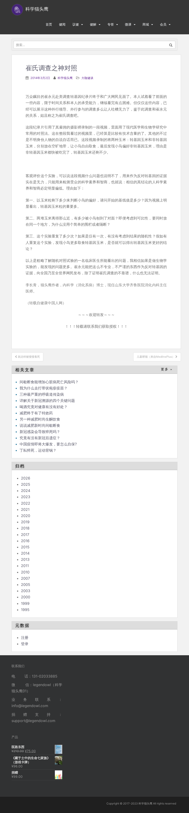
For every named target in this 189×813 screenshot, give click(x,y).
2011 (25, 565)
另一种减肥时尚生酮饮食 (40, 419)
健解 (93, 24)
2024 (25, 490)
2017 (25, 534)
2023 (25, 496)
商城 (145, 24)
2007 (25, 578)
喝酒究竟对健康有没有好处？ (44, 406)
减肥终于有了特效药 (36, 413)
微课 (128, 24)
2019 (25, 522)
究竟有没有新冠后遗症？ (40, 438)
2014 (25, 553)
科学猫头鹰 (65, 78)
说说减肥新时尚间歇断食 (40, 425)
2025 (25, 484)
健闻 (62, 24)
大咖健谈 (87, 78)
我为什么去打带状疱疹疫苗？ (44, 388)
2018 (25, 528)
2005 (25, 584)
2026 (25, 478)
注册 (24, 637)
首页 (49, 24)
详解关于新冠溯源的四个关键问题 (47, 400)
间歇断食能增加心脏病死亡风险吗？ (49, 382)
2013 (25, 559)
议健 (75, 24)
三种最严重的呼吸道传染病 (42, 394)
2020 (25, 515)
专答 (110, 24)
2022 (25, 503)
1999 (25, 603)
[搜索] (170, 45)
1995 (25, 609)
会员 (163, 24)
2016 (25, 540)
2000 (25, 597)
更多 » (167, 369)
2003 (25, 590)
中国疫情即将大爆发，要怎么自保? (49, 444)
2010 (25, 572)
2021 (25, 509)
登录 (24, 643)
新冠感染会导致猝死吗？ (40, 431)
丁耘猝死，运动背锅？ (38, 450)
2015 (25, 547)
